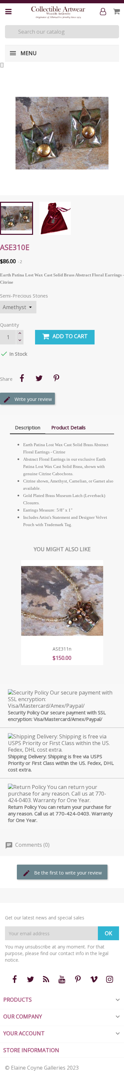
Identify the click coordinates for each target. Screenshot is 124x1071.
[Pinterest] (56, 378)
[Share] (21, 378)
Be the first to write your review (67, 873)
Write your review (32, 399)
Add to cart (70, 336)
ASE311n (62, 649)
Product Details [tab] (68, 427)
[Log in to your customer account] (104, 12)
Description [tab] (27, 427)
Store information (31, 1050)
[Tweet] (39, 378)
